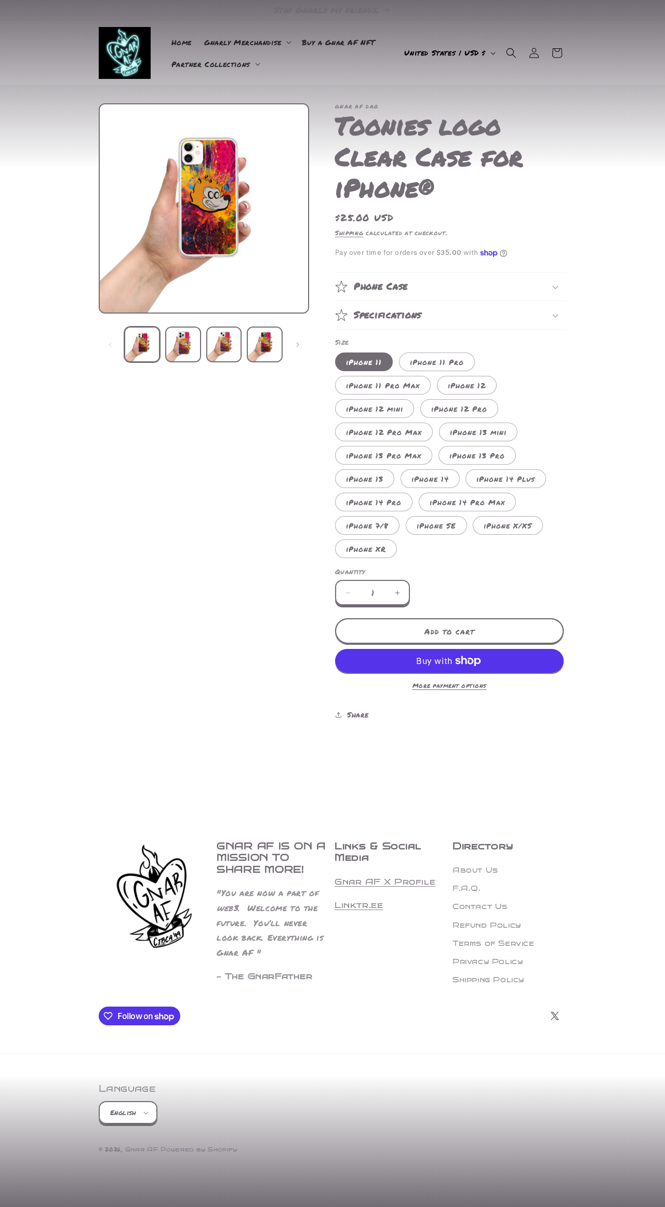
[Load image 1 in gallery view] (142, 344)
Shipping (349, 232)
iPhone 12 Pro (459, 408)
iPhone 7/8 (367, 525)
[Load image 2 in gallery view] (183, 344)
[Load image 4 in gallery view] (265, 344)
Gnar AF (141, 1149)
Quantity (350, 571)
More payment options (450, 685)
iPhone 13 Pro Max (383, 455)
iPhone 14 (430, 478)
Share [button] (358, 714)
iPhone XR (366, 549)
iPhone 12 (467, 385)
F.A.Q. (467, 888)
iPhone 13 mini (478, 432)
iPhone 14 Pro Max (467, 502)
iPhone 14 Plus (505, 478)
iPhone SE (436, 525)
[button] (247, 42)
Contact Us (480, 906)
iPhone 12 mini (374, 408)
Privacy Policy (488, 961)
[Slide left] (110, 344)
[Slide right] (297, 344)
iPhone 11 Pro (437, 362)
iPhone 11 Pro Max (383, 385)
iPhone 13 (364, 478)
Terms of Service (494, 943)
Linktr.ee (359, 905)
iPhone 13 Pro (477, 455)
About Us (475, 870)
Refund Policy (487, 925)
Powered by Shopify (199, 1149)
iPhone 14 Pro (374, 502)
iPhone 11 (364, 362)
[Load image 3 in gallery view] (224, 344)
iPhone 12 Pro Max (384, 432)
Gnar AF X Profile (385, 882)
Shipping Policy (488, 979)
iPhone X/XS (508, 525)
